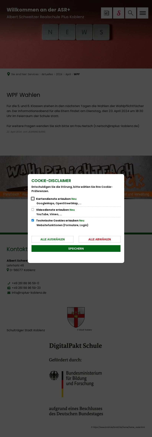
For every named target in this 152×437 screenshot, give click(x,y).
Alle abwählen (99, 239)
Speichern (76, 249)
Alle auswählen (52, 239)
